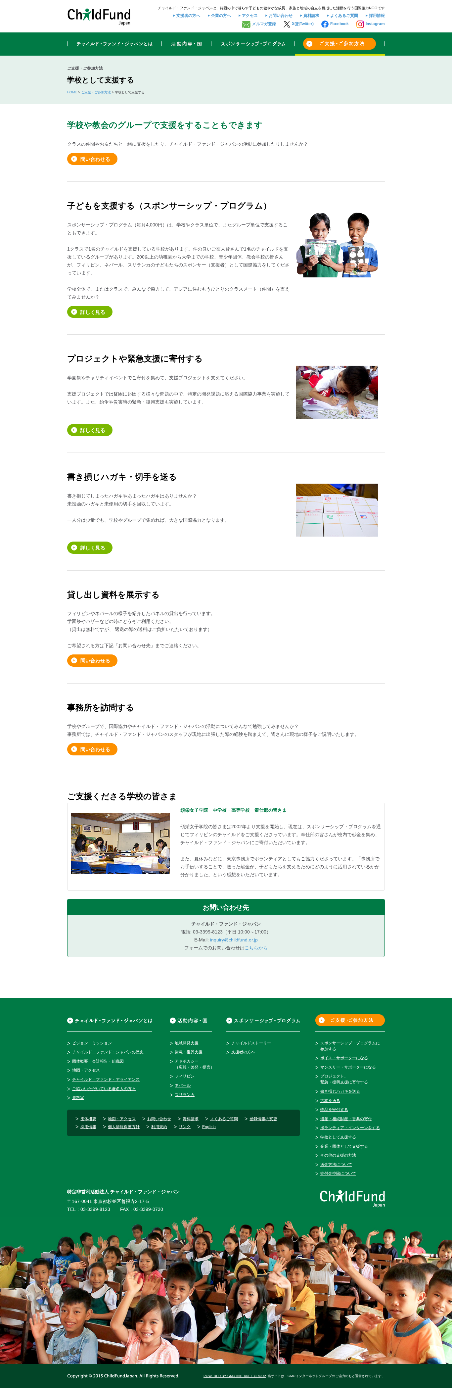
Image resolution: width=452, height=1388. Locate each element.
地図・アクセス (86, 1070)
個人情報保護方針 (124, 1127)
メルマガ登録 (264, 24)
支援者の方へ (188, 15)
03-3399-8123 (95, 1209)
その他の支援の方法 (338, 1155)
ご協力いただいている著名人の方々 (104, 1088)
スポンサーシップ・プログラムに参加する (350, 1046)
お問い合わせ (281, 15)
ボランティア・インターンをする (350, 1127)
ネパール (183, 1085)
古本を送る (330, 1100)
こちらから (256, 947)
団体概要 (88, 1119)
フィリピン (185, 1076)
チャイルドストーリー (251, 1043)
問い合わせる (95, 159)
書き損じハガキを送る (340, 1091)
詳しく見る (92, 311)
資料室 (78, 1097)
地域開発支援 (187, 1043)
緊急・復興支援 (189, 1052)
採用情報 (377, 15)
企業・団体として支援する (344, 1146)
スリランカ (185, 1094)
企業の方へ (221, 15)
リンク (185, 1127)
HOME (72, 92)
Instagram (375, 24)
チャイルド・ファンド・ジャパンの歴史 (108, 1052)
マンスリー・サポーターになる (348, 1067)
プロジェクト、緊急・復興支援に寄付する (344, 1079)
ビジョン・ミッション (92, 1043)
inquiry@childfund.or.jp (234, 939)
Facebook (339, 24)
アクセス (250, 15)
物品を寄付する (334, 1109)
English (209, 1127)
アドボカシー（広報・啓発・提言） (194, 1064)
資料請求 (311, 15)
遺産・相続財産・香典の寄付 (346, 1119)
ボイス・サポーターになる (344, 1058)
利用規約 (159, 1127)
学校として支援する (338, 1137)
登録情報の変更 (263, 1119)
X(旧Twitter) (303, 24)
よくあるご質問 (344, 15)
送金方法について (336, 1164)
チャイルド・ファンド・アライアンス (106, 1079)
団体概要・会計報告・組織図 (98, 1061)
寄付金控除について (338, 1173)
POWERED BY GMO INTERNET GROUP (234, 1376)
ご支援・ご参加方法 (96, 92)
